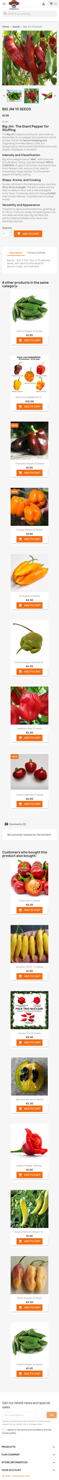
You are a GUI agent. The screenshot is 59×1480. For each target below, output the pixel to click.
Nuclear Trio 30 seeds (29, 1033)
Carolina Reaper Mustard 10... (29, 662)
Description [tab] (16, 252)
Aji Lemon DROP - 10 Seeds (29, 966)
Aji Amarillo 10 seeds (29, 595)
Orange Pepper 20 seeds (29, 529)
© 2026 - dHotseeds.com (16, 1476)
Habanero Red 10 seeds (29, 728)
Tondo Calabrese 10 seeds (29, 794)
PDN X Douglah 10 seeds (29, 1298)
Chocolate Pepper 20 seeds (29, 463)
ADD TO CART (30, 340)
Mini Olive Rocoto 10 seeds (29, 1099)
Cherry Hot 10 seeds (29, 900)
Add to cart (28, 233)
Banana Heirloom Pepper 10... (30, 1231)
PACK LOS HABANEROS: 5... (29, 397)
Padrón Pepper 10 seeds (29, 331)
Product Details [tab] (36, 252)
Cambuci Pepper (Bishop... (29, 1165)
